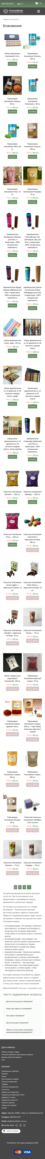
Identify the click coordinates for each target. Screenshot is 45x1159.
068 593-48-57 (8, 4)
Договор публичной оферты (11, 1057)
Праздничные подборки (10, 1071)
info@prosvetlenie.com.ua (16, 1121)
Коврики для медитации (10, 1092)
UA (22, 4)
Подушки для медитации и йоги (13, 1095)
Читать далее (32, 550)
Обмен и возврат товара (10, 1052)
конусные (22, 988)
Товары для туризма (9, 1105)
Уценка (4, 1108)
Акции (4, 1076)
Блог (3, 1060)
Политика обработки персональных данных (17, 1054)
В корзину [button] (12, 64)
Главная (6, 19)
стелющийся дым (34, 988)
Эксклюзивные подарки (10, 1079)
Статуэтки (5, 1089)
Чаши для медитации (9, 1082)
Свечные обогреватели (10, 1087)
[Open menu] (38, 11)
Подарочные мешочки (9, 1100)
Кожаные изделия (8, 1102)
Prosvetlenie (16, 10)
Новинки (5, 1074)
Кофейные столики (8, 1097)
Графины (5, 1084)
